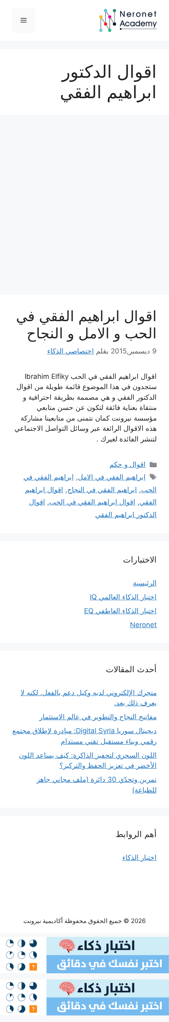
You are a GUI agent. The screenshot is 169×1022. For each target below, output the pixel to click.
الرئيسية (145, 583)
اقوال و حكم (128, 464)
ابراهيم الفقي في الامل (112, 477)
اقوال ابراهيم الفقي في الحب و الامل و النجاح (86, 324)
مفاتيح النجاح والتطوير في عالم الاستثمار (98, 717)
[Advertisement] (84, 207)
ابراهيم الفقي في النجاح (102, 490)
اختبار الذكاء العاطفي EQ (120, 611)
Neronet (143, 625)
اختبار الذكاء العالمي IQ (123, 597)
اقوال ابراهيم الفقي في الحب (92, 502)
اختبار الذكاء (139, 857)
